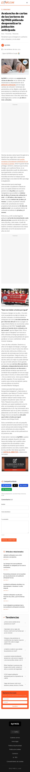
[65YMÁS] (2, 45)
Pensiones (6, 9)
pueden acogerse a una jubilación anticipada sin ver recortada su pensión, (14, 161)
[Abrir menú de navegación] (27, 2)
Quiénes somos (15, 737)
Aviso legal (15, 741)
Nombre (3, 504)
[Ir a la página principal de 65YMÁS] (7, 2)
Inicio (2, 33)
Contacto (15, 753)
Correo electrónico (5, 511)
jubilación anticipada (8, 85)
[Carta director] (15, 464)
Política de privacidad (15, 745)
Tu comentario (4, 519)
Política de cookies (15, 749)
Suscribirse (15, 706)
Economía (8, 33)
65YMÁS (7, 45)
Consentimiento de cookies (15, 761)
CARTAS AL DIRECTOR (10, 452)
